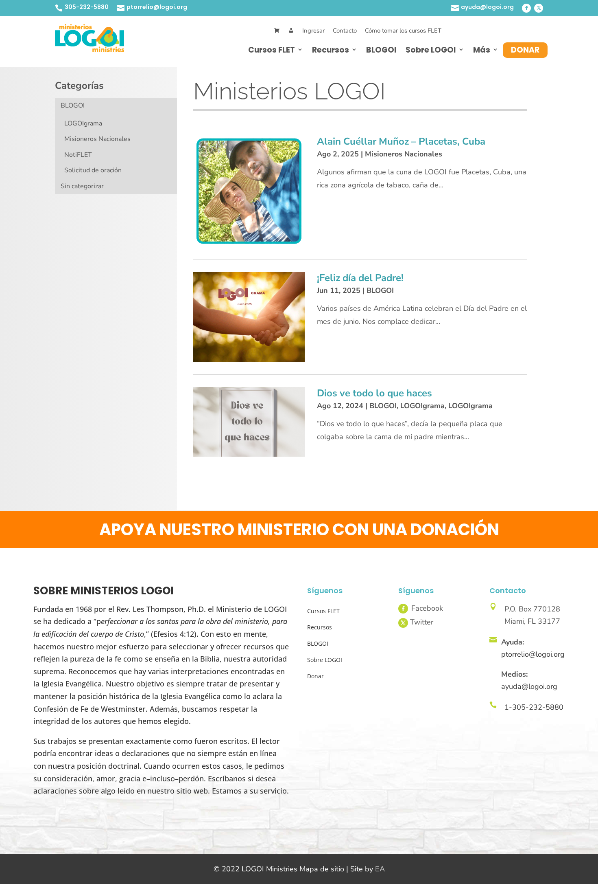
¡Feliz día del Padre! (360, 277)
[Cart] (277, 30)
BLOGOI (381, 49)
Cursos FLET (271, 49)
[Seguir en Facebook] (526, 8)
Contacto (345, 30)
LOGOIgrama (83, 123)
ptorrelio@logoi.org (157, 7)
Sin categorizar (82, 186)
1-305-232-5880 (533, 707)
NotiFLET (78, 154)
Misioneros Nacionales (97, 138)
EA (380, 869)
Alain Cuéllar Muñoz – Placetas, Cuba (401, 141)
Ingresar (313, 30)
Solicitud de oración (93, 170)
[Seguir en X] (538, 8)
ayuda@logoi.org (487, 7)
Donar (525, 49)
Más (481, 49)
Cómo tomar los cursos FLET (403, 30)
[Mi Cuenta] (291, 30)
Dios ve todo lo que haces (374, 393)
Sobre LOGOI (431, 49)
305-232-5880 (87, 7)
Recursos (330, 49)
